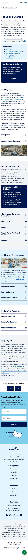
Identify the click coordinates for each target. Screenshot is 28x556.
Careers (14, 492)
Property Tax (9, 58)
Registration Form (8, 194)
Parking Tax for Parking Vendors (14, 51)
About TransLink (12, 8)
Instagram (14, 515)
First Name (14, 411)
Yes (10, 388)
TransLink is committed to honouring (16, 534)
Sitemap (9, 542)
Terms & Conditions (14, 544)
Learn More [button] (14, 78)
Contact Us (14, 488)
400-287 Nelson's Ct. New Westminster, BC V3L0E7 (14, 509)
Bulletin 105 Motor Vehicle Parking (12, 277)
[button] (14, 135)
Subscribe (14, 424)
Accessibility (14, 495)
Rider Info (14, 475)
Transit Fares (14, 469)
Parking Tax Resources (12, 56)
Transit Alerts (14, 478)
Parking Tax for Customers (13, 53)
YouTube (21, 515)
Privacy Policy (17, 542)
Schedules (14, 472)
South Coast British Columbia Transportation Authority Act (12, 99)
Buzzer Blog (7, 515)
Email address (14, 418)
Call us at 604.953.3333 (14, 505)
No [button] (18, 388)
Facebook (10, 515)
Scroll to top (24, 552)
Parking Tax (9, 49)
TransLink (14, 448)
